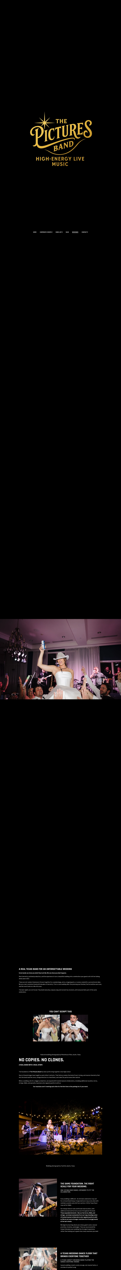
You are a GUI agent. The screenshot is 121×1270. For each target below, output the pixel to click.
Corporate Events (45, 232)
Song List (59, 232)
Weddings (75, 232)
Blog (67, 232)
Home (34, 232)
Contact (84, 232)
